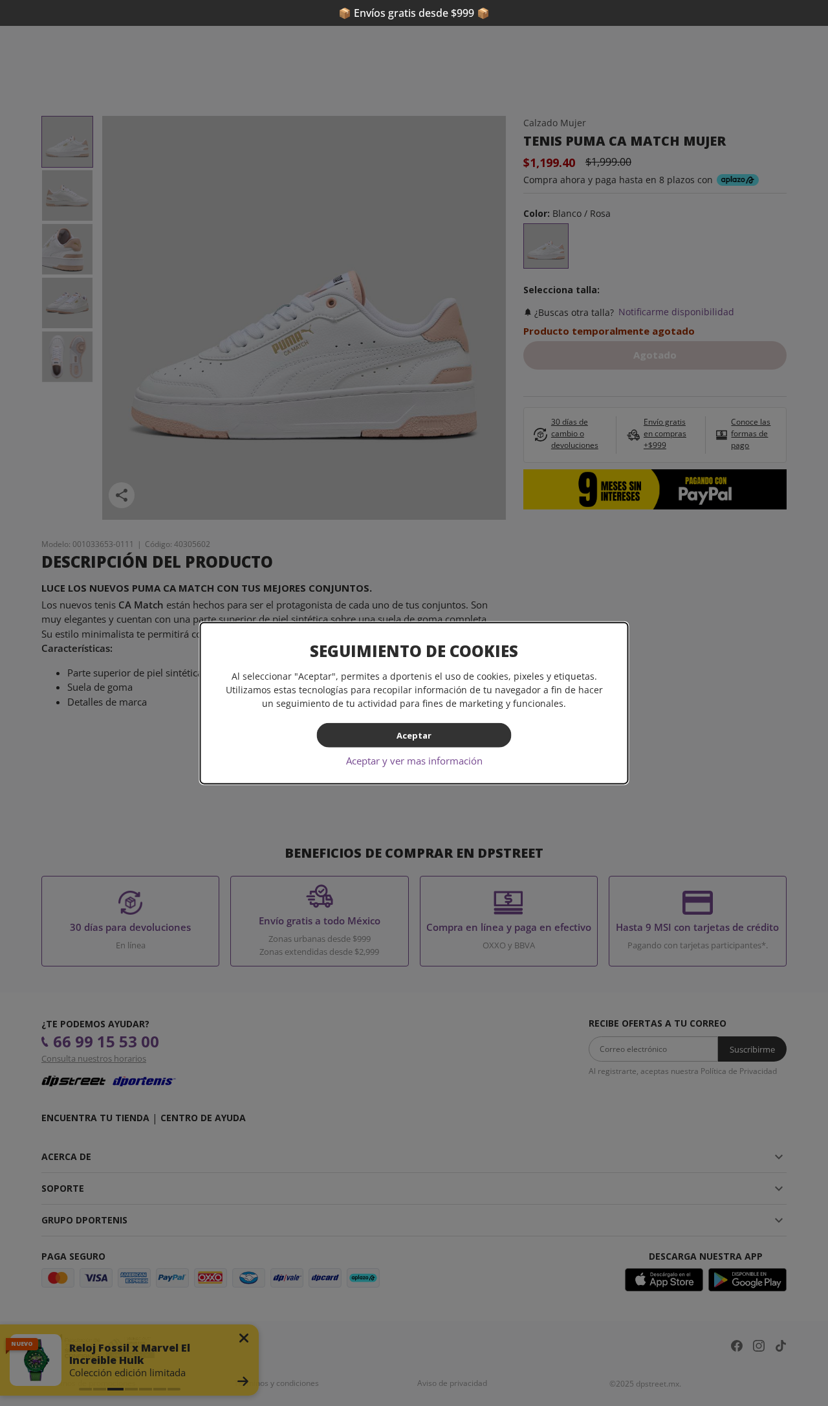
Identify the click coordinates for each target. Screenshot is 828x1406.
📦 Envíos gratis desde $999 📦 (414, 13)
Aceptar (414, 735)
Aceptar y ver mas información (414, 760)
